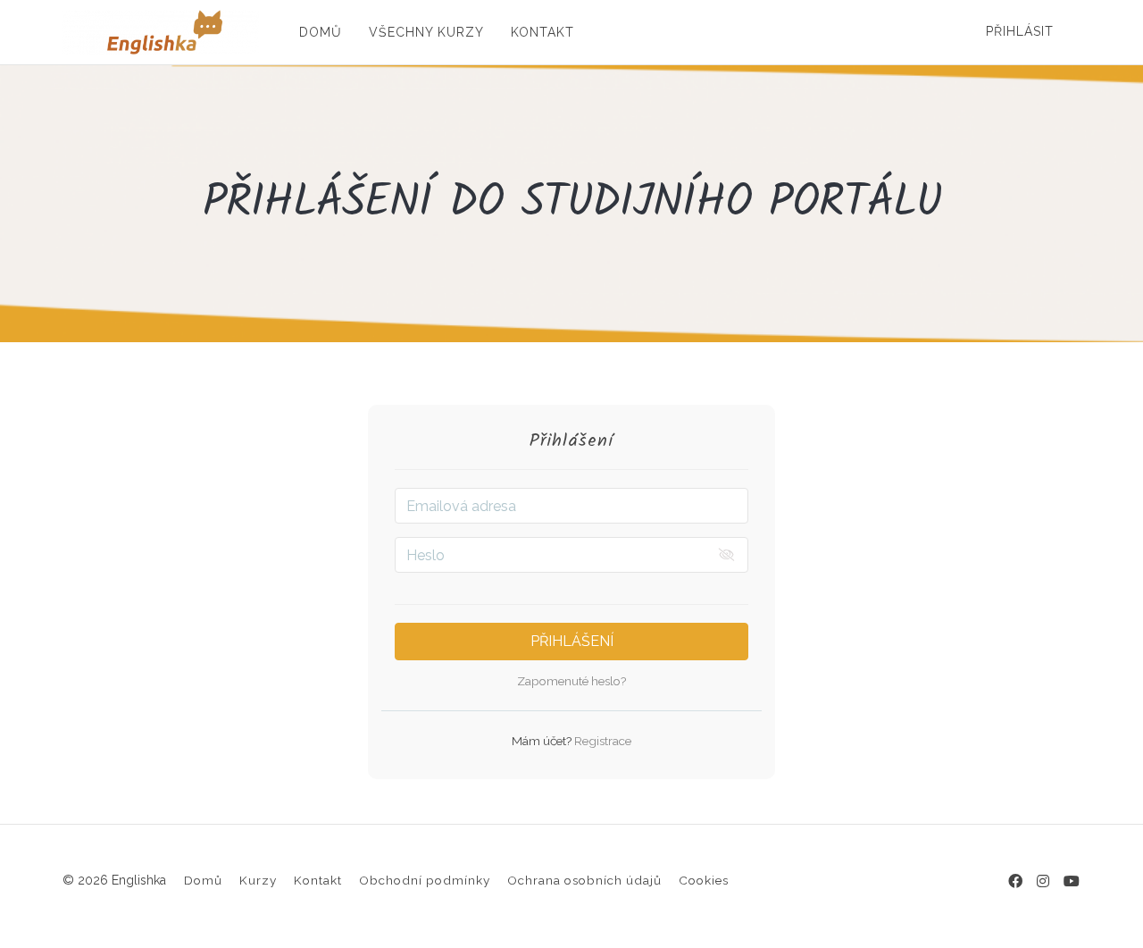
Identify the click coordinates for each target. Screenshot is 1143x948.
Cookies (704, 880)
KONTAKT (542, 32)
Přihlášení (571, 641)
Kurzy (258, 880)
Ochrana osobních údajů (584, 880)
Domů (203, 880)
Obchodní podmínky (424, 880)
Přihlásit (1020, 31)
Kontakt (318, 880)
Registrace (601, 741)
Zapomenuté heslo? (571, 681)
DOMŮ (320, 32)
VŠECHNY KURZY (426, 32)
